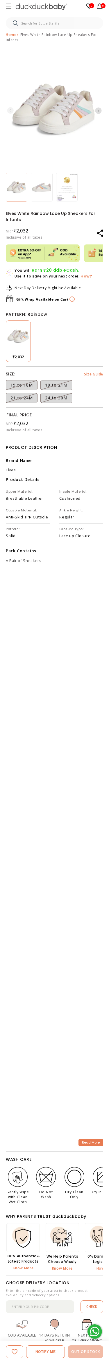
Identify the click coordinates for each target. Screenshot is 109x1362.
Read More (91, 1142)
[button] (9, 6)
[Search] (15, 23)
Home (11, 34)
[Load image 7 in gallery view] (67, 187)
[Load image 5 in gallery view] (16, 187)
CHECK (91, 1306)
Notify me (45, 1352)
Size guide (93, 374)
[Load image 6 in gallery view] (41, 187)
